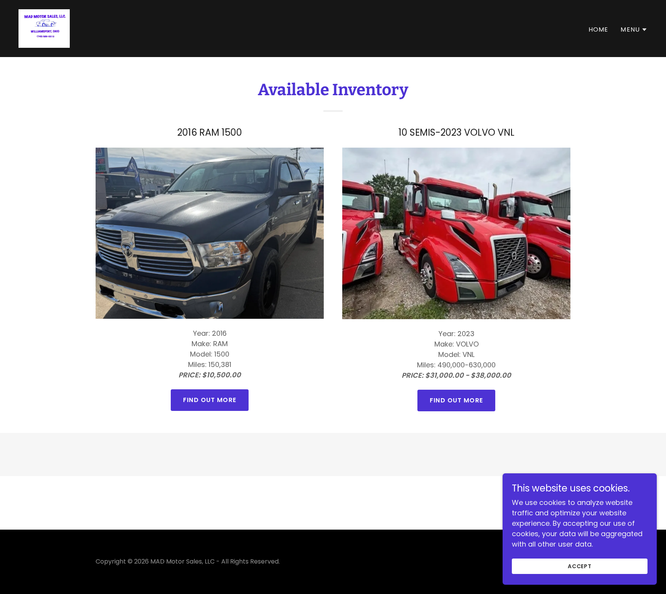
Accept (580, 566)
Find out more (209, 399)
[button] (634, 29)
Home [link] (599, 29)
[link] (44, 28)
